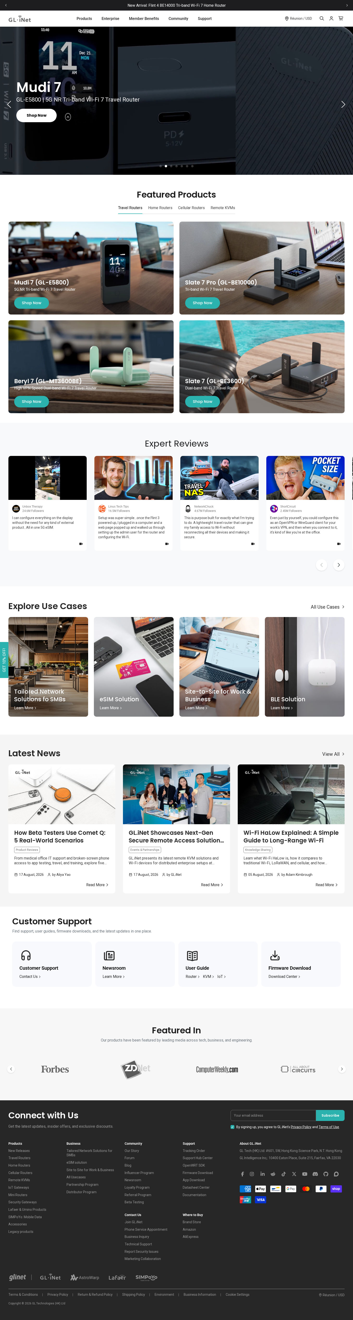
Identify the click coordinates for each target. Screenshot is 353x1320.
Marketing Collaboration (143, 1259)
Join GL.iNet (133, 1222)
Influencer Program (139, 1173)
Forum (129, 1158)
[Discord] (315, 1174)
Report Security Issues (141, 1251)
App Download (194, 1180)
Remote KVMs (19, 1180)
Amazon (189, 1229)
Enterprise (110, 18)
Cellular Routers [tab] (191, 208)
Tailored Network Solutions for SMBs (89, 1153)
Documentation (194, 1195)
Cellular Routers (20, 1173)
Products (84, 18)
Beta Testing (134, 1202)
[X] (294, 1174)
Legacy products (20, 1232)
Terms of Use (329, 1127)
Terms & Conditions (23, 1294)
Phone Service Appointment (146, 1229)
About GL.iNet (250, 1143)
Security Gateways (22, 1202)
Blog (128, 1165)
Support (205, 18)
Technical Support (138, 1244)
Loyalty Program (137, 1187)
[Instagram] (252, 1174)
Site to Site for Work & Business (90, 1170)
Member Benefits (144, 18)
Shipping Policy (133, 1294)
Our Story (132, 1151)
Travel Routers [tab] (130, 208)
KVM (207, 976)
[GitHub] (326, 1174)
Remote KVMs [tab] (223, 208)
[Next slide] (347, 5)
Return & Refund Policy (95, 1294)
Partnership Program (82, 1185)
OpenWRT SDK (194, 1165)
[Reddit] (273, 1174)
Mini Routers (17, 1195)
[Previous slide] (6, 5)
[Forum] (336, 1174)
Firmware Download (198, 1173)
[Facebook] (242, 1174)
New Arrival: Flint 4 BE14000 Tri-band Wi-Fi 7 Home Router (177, 5)
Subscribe (330, 1115)
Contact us (28, 976)
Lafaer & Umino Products (27, 1209)
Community (178, 18)
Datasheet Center (196, 1187)
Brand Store (192, 1222)
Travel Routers (19, 1158)
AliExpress (191, 1237)
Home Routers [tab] (160, 208)
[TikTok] (283, 1174)
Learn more (112, 976)
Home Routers (19, 1165)
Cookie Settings (238, 1294)
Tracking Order (194, 1151)
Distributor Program (82, 1192)
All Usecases (76, 1177)
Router (191, 976)
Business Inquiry (137, 1237)
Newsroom (133, 1180)
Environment (164, 1294)
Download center (282, 976)
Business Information (200, 1294)
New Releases (19, 1151)
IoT (220, 976)
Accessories (17, 1224)
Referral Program (138, 1195)
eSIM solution (77, 1162)
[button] (160, 166)
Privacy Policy (301, 1127)
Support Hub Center (198, 1158)
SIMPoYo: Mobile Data (25, 1217)
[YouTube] (305, 1174)
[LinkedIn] (262, 1174)
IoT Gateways (18, 1187)
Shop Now (31, 303)
